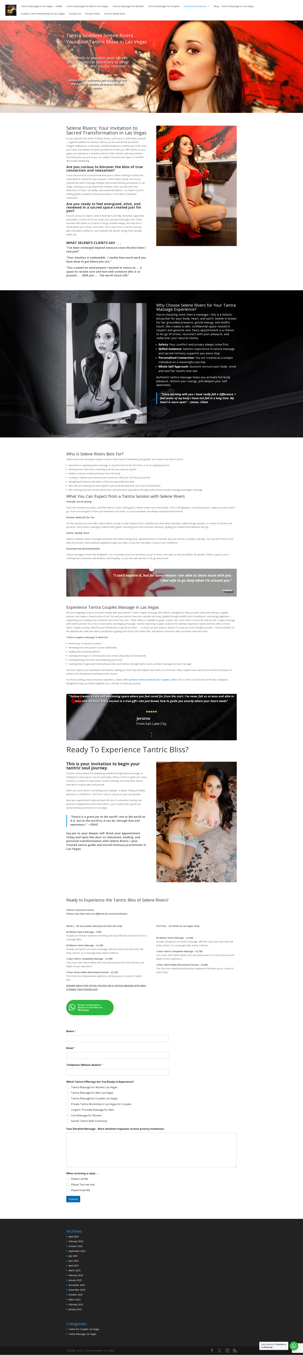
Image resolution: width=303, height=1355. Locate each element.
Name (71, 1031)
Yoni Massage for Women (86, 1115)
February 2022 (75, 1304)
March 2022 (74, 1299)
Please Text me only (83, 1184)
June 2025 (73, 1260)
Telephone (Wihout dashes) (84, 1064)
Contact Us (75, 14)
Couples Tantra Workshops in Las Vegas (43, 14)
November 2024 (76, 1289)
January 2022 (75, 1309)
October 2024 (75, 1294)
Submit (73, 1199)
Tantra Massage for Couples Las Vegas (94, 1098)
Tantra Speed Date (114, 14)
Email (70, 1048)
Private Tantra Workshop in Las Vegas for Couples (101, 1104)
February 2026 (75, 1241)
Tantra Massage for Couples (164, 6)
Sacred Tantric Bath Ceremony (89, 1121)
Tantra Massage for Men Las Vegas (92, 1092)
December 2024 (76, 1285)
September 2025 (76, 1251)
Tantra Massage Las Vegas (82, 1333)
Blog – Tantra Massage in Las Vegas (234, 6)
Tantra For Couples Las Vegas (83, 1329)
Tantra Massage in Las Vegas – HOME (41, 6)
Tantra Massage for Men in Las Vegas (87, 6)
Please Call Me (79, 1179)
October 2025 (75, 1246)
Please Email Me (80, 1190)
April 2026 (73, 1236)
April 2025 (73, 1265)
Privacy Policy (92, 14)
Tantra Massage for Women (128, 6)
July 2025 (73, 1255)
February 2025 (75, 1275)
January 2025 (75, 1280)
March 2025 (74, 1270)
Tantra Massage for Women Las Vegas (94, 1087)
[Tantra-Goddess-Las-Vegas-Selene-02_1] (196, 231)
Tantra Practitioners (195, 6)
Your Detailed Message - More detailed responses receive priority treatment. (115, 1128)
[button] (151, 733)
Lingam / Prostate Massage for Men (92, 1109)
